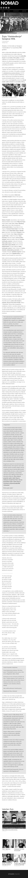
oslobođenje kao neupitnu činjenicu (11, 73)
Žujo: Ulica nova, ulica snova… (10, 829)
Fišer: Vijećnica (6, 849)
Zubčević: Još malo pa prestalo (19, 849)
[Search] (1, 8)
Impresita (17, 874)
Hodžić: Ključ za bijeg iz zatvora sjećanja (19, 864)
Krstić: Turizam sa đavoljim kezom (7, 864)
